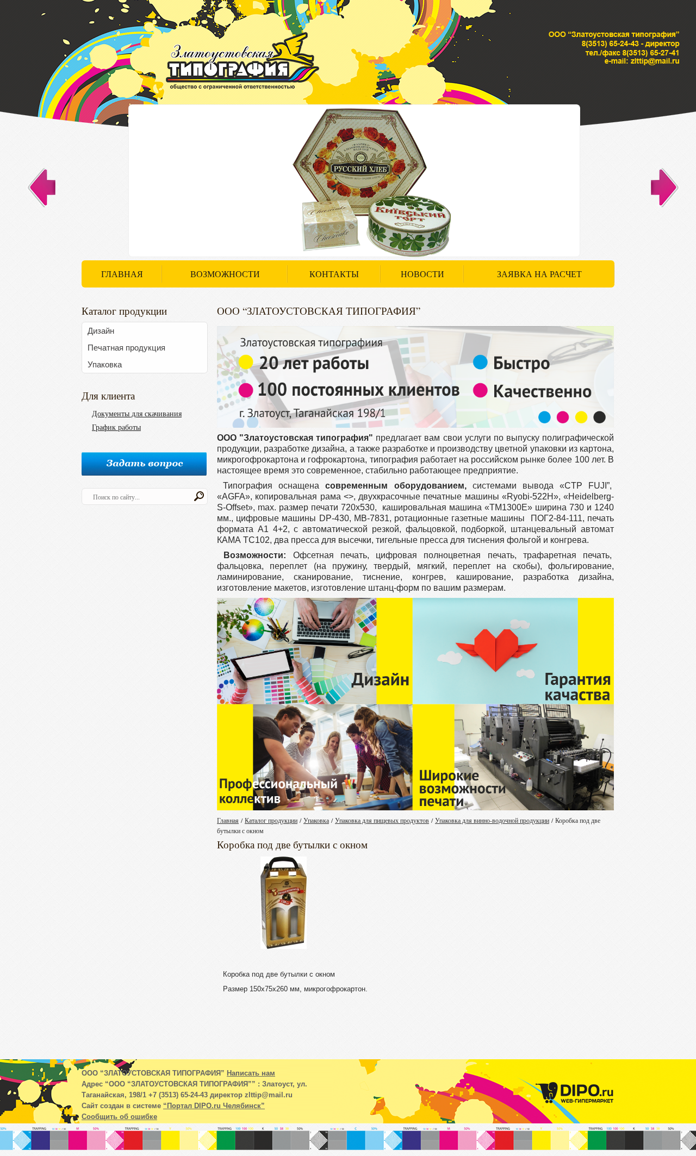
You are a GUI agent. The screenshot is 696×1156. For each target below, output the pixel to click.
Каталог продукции (271, 820)
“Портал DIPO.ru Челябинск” (214, 1106)
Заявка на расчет (539, 273)
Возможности (225, 273)
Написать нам (251, 1073)
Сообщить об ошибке (119, 1117)
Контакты (334, 273)
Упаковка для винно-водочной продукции (492, 820)
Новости (422, 273)
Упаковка (105, 364)
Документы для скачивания (137, 413)
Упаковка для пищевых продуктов (382, 820)
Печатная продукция (126, 347)
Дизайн (101, 330)
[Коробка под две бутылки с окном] (283, 904)
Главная (122, 273)
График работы (116, 427)
